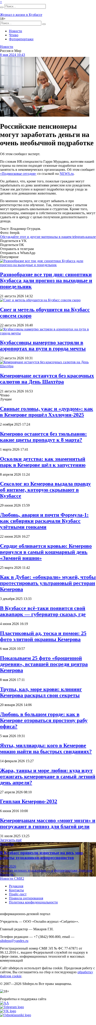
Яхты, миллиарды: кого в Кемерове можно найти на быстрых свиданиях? (46, 748)
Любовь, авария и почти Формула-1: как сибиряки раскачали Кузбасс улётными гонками (44, 521)
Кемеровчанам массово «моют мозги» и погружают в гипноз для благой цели (47, 823)
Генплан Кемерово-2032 (28, 801)
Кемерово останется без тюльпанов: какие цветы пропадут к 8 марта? (43, 437)
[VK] (8, 1011)
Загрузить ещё (11, 840)
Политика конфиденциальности (33, 902)
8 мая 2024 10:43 (12, 55)
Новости (15, 31)
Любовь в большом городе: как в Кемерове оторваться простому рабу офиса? (44, 720)
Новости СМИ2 (12, 878)
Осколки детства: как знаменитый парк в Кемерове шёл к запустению (43, 462)
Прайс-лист (18, 894)
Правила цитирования (26, 898)
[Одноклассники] (15, 1015)
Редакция (16, 886)
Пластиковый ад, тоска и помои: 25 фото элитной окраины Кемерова (43, 636)
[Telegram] (12, 1007)
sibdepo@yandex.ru (14, 941)
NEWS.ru (67, 173)
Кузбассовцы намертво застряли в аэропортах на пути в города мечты (43, 345)
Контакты (16, 890)
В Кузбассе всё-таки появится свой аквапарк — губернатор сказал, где (43, 611)
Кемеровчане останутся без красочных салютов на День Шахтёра (47, 379)
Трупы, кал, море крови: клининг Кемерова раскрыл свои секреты (41, 692)
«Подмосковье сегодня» (18, 173)
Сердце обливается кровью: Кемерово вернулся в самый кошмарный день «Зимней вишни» (46, 552)
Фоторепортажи (21, 39)
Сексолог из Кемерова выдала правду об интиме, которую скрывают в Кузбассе (45, 490)
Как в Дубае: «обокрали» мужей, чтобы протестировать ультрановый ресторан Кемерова (48, 583)
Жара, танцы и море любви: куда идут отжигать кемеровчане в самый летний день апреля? (47, 776)
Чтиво (13, 35)
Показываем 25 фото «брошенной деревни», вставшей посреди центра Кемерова (44, 664)
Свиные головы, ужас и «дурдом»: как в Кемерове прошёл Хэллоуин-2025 (46, 412)
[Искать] (2, 7)
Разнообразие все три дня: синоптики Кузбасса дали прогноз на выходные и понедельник (46, 280)
